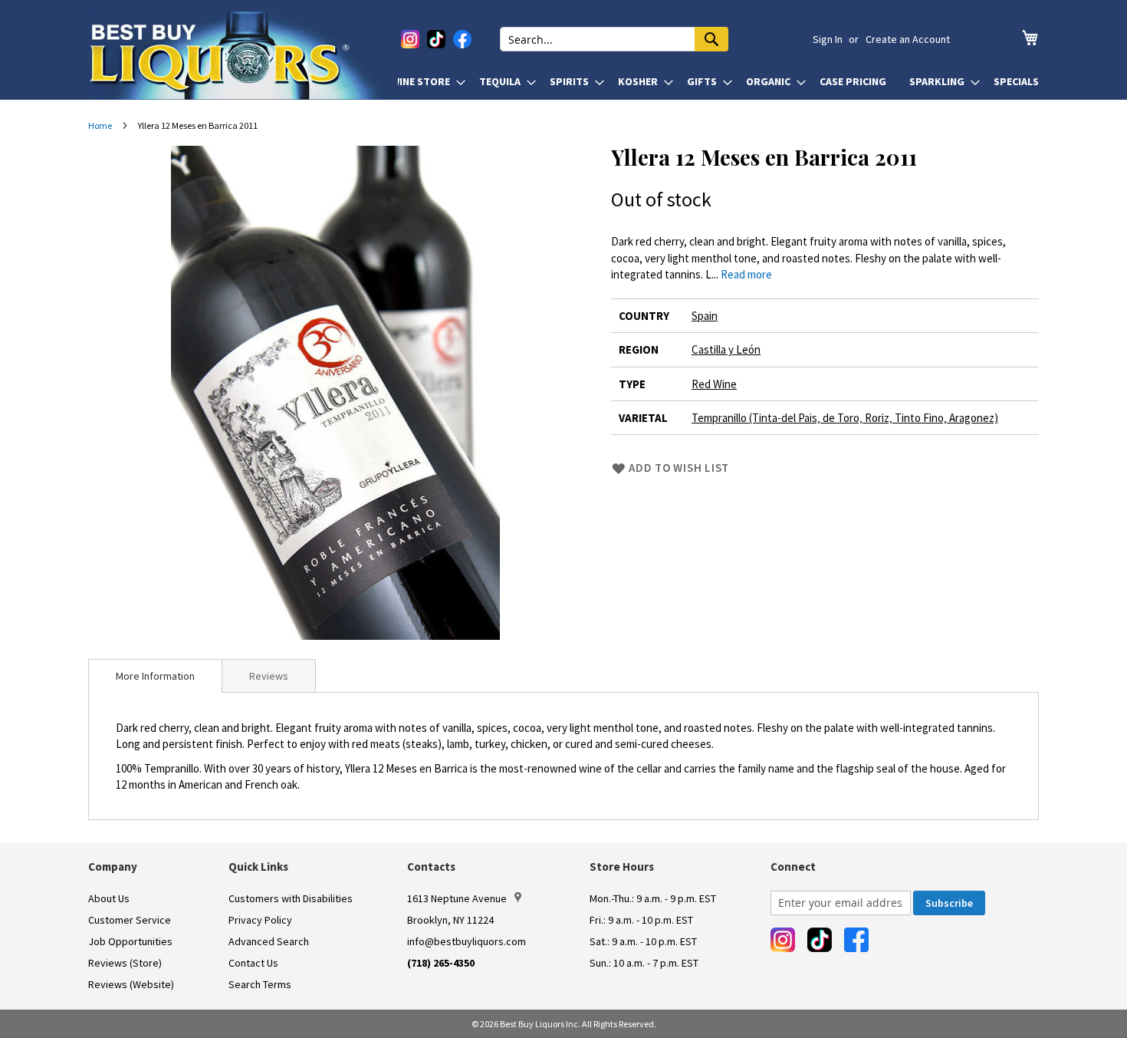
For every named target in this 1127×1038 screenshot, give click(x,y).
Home (100, 125)
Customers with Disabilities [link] (290, 898)
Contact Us (253, 963)
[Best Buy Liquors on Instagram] (410, 39)
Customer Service (129, 920)
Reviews (268, 676)
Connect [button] (793, 866)
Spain (705, 315)
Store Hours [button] (622, 866)
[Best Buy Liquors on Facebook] (462, 39)
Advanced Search (268, 941)
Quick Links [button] (258, 866)
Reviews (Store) (125, 963)
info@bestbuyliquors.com (466, 941)
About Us (109, 898)
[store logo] (243, 55)
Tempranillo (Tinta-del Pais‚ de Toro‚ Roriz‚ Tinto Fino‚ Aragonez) (845, 417)
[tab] (155, 676)
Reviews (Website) (131, 984)
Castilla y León (726, 349)
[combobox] (614, 39)
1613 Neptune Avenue (457, 898)
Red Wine (714, 384)
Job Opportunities (130, 941)
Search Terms (259, 984)
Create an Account (908, 39)
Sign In (828, 39)
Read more (746, 274)
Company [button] (112, 866)
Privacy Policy (260, 920)
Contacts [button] (431, 866)
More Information (155, 676)
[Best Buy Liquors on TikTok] (436, 39)
